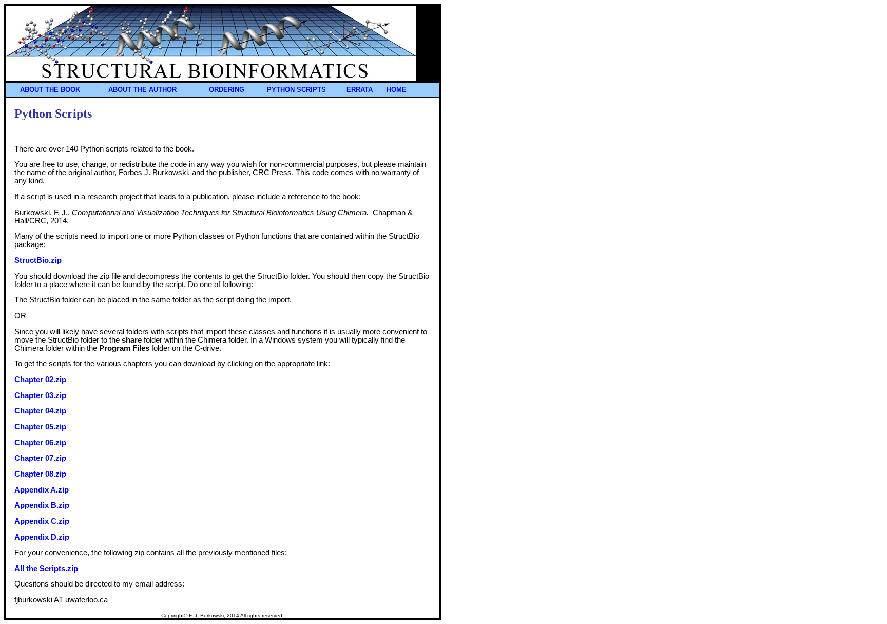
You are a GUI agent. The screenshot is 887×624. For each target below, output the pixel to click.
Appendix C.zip (41, 521)
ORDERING (226, 89)
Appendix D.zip (41, 537)
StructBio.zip (38, 260)
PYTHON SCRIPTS (296, 89)
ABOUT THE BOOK (50, 89)
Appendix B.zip (41, 505)
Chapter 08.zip (40, 474)
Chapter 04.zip (40, 411)
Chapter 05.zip (40, 427)
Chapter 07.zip (40, 458)
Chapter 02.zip (40, 379)
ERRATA (359, 89)
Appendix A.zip (41, 490)
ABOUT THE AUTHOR (142, 89)
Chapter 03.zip (40, 395)
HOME (397, 89)
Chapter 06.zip (40, 443)
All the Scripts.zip (46, 568)
